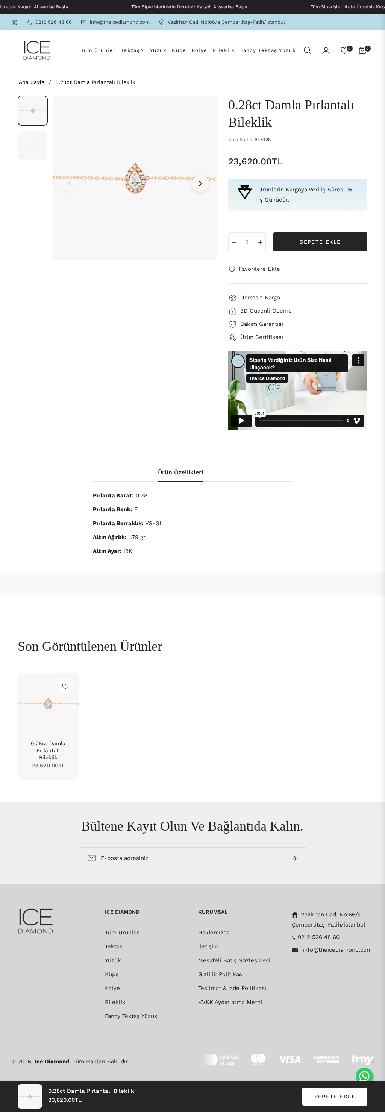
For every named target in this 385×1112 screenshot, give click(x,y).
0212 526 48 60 (319, 937)
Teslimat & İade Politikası (232, 988)
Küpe (112, 974)
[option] (135, 178)
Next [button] (200, 183)
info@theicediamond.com (336, 949)
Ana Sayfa (32, 82)
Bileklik (115, 1002)
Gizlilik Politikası (221, 974)
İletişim (208, 946)
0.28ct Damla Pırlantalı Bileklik (48, 750)
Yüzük (113, 960)
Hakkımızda (214, 932)
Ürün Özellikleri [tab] (180, 472)
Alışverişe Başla (41, 6)
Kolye (112, 988)
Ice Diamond (52, 1061)
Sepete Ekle (334, 1097)
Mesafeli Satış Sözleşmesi (234, 960)
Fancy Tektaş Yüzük (131, 1016)
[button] (308, 50)
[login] (326, 50)
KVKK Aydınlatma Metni (230, 1002)
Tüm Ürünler (122, 932)
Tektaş (114, 946)
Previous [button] (70, 183)
